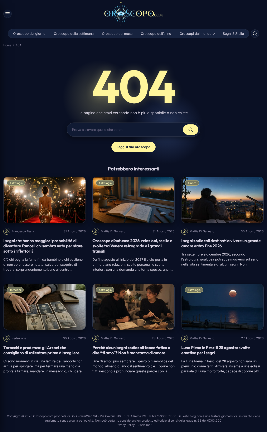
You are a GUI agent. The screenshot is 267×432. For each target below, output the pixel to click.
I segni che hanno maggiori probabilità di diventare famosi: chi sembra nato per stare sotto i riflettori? (43, 246)
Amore (192, 183)
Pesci (211, 361)
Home (7, 45)
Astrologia (16, 183)
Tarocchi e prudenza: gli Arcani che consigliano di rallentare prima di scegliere (41, 350)
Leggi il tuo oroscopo (133, 147)
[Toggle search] (255, 33)
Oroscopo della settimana (74, 33)
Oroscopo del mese (117, 33)
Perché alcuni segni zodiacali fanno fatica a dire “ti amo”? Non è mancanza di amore (131, 350)
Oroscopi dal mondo (196, 33)
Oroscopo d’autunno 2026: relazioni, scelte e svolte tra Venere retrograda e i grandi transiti (132, 246)
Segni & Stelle (233, 33)
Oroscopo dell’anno (156, 33)
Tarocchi (15, 290)
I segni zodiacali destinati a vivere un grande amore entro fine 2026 (221, 243)
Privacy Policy (125, 425)
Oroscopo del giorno (29, 33)
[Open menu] (7, 14)
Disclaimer (144, 425)
